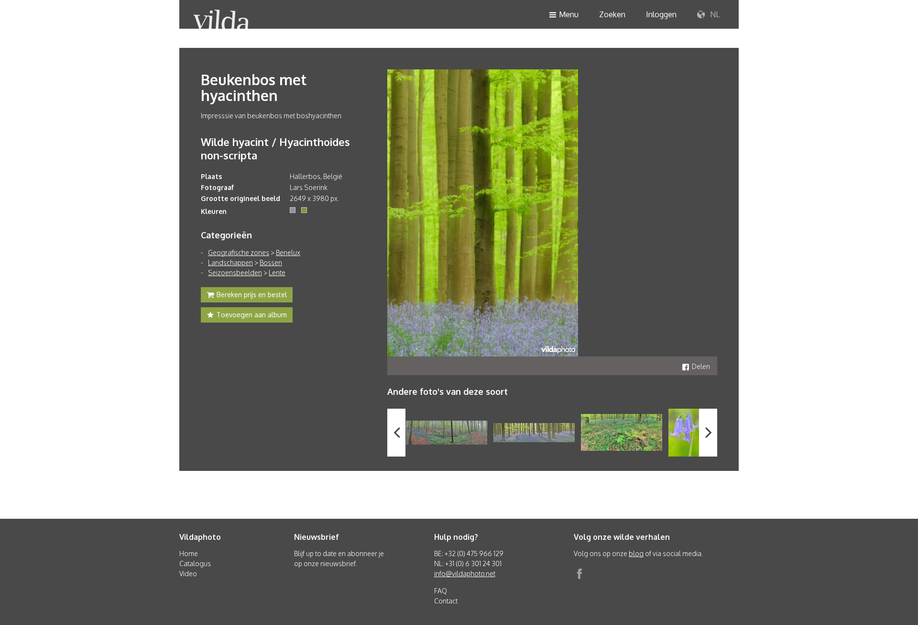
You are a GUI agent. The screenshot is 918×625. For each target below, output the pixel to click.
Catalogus (195, 563)
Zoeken (612, 14)
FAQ (440, 591)
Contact (446, 601)
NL (714, 14)
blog (636, 553)
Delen (701, 366)
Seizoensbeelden (235, 272)
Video (188, 573)
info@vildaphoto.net (464, 573)
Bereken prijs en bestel (252, 294)
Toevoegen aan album (252, 315)
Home (188, 553)
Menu (569, 14)
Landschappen (230, 262)
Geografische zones (238, 252)
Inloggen (661, 14)
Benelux (288, 252)
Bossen (271, 262)
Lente (277, 272)
